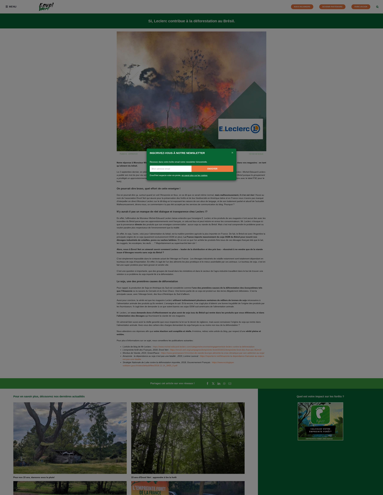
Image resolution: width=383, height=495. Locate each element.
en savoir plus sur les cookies (195, 175)
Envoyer (212, 169)
